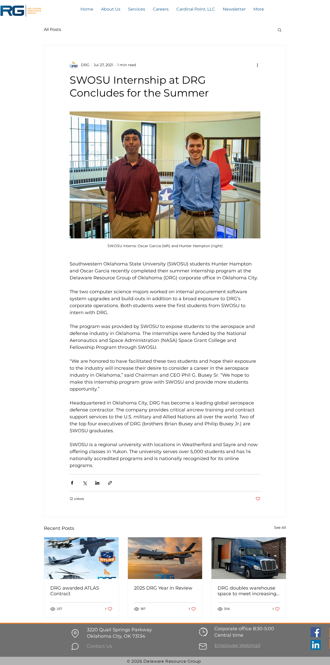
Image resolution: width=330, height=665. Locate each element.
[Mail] (203, 646)
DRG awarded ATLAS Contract (74, 591)
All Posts (52, 29)
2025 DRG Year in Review (163, 588)
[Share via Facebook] (72, 482)
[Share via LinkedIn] (97, 482)
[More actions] (257, 65)
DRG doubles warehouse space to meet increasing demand (247, 591)
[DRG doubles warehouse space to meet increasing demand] (248, 558)
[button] (279, 30)
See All (280, 527)
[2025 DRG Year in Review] (165, 558)
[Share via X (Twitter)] (84, 482)
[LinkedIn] (316, 645)
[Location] (75, 633)
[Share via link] (110, 482)
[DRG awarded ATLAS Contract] (81, 558)
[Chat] (75, 646)
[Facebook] (316, 632)
